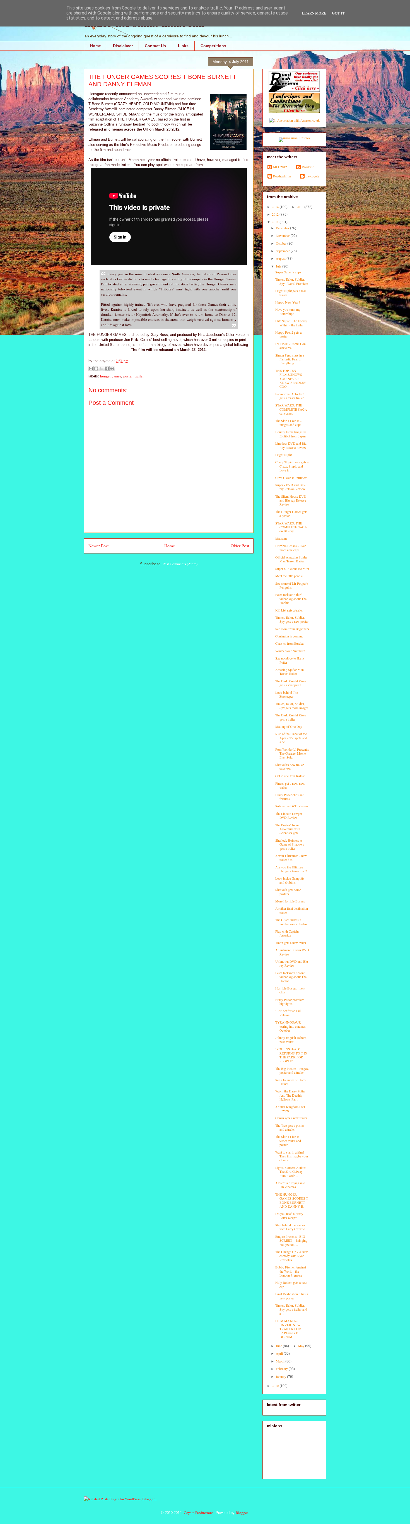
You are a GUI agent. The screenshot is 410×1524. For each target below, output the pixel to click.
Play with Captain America (287, 933)
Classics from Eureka (289, 643)
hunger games (110, 376)
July (279, 266)
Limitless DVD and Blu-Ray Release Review (291, 445)
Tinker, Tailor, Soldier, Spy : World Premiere (291, 281)
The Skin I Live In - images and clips (288, 422)
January (281, 1376)
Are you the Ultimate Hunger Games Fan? (291, 869)
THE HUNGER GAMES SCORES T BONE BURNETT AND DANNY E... (291, 1200)
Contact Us (155, 46)
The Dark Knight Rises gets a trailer (290, 717)
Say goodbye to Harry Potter (290, 660)
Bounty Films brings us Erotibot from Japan (291, 434)
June (279, 1346)
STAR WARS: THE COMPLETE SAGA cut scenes (291, 409)
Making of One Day (288, 726)
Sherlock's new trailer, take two (290, 766)
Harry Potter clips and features (289, 797)
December (283, 228)
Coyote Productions (198, 1512)
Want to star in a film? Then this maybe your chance (291, 1156)
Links (183, 46)
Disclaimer (123, 46)
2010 (275, 1385)
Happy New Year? (287, 302)
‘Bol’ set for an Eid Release (288, 1012)
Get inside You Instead (290, 776)
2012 (275, 214)
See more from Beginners (292, 629)
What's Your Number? (290, 651)
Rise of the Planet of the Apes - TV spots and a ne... (291, 737)
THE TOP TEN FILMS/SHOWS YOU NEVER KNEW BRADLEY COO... (290, 378)
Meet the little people (289, 576)
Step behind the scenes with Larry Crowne (290, 1227)
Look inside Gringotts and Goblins (289, 880)
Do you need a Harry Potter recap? (289, 1215)
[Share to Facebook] (107, 368)
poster (127, 376)
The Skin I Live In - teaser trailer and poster (288, 1140)
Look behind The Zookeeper (286, 694)
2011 (275, 222)
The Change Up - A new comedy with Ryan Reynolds (291, 1255)
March (280, 1361)
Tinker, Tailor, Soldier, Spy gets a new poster (291, 619)
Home (95, 46)
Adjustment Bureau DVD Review (292, 952)
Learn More (314, 13)
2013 (300, 206)
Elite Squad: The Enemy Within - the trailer (291, 323)
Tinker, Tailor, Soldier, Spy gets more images (291, 705)
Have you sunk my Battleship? (287, 311)
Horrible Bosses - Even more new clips (290, 547)
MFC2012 (280, 167)
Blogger (242, 1512)
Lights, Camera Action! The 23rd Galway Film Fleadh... (290, 1171)
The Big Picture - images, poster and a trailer (292, 1070)
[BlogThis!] (96, 368)
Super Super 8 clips (288, 272)
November (283, 235)
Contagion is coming (289, 636)
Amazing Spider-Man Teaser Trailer (289, 671)
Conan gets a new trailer (291, 1118)
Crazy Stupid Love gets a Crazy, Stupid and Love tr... (291, 466)
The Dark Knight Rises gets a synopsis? (290, 683)
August (281, 258)
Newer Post (98, 545)
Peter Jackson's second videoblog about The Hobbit (291, 977)
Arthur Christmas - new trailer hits (291, 857)
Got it (338, 13)
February (282, 1368)
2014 (275, 206)
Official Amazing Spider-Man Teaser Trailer (291, 559)
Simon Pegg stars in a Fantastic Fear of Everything (289, 359)
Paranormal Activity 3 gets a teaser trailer (289, 396)
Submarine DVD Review (291, 806)
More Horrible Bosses (290, 901)
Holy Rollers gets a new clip (291, 1284)
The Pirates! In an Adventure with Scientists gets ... (288, 829)
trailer (139, 376)
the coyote (312, 176)
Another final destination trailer (291, 910)
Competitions (213, 46)
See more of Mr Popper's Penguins (291, 585)
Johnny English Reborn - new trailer (291, 1039)
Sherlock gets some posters (288, 891)
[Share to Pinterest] (112, 368)
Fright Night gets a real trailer (290, 292)
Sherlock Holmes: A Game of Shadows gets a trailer (289, 844)
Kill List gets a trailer (289, 610)
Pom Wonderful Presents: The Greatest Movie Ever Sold (292, 753)
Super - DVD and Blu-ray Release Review (290, 487)
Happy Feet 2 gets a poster (288, 334)
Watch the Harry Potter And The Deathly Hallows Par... (290, 1095)
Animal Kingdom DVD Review (291, 1108)
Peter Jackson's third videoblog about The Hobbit (291, 598)
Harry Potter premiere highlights (289, 1001)
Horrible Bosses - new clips (290, 990)
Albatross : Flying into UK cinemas (290, 1185)
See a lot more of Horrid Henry (291, 1082)
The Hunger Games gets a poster (291, 513)
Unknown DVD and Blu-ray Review (292, 963)
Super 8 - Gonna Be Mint (292, 568)
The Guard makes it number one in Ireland (291, 922)
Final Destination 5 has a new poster (291, 1296)
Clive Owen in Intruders (291, 477)
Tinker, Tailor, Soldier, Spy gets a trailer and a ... (291, 1309)
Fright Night (283, 454)
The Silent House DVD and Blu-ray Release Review (290, 500)
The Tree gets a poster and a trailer (289, 1127)
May (301, 1346)
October (281, 243)
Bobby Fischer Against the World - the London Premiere (290, 1271)
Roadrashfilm (282, 176)
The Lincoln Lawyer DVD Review (288, 815)
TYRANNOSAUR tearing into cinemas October (290, 1026)
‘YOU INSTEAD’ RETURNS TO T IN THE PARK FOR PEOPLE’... (291, 1055)
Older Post (240, 545)
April (280, 1353)
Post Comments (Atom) (180, 563)
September (283, 251)
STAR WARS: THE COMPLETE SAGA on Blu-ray (291, 527)
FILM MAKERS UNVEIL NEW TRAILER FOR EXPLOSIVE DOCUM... (288, 1328)
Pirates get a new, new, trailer (290, 785)
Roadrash (308, 167)
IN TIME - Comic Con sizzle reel (290, 345)
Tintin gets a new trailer (290, 942)
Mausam (281, 538)
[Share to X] (101, 368)
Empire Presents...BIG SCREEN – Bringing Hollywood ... (291, 1240)
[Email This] (91, 368)
